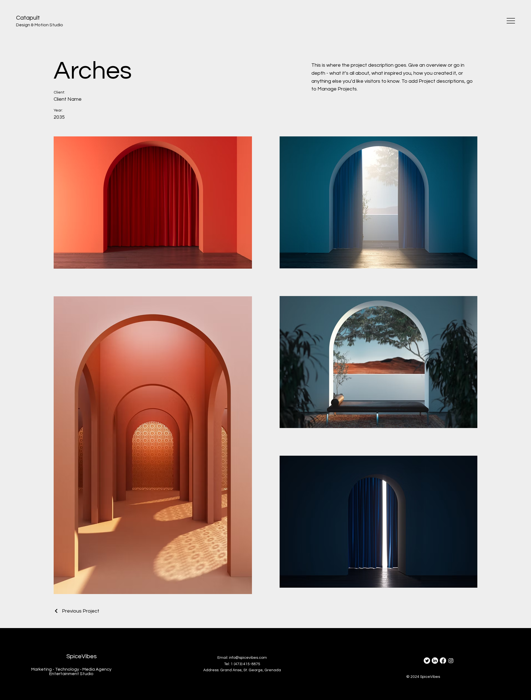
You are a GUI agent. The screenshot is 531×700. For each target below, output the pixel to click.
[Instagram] (451, 660)
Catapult (28, 18)
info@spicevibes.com (248, 658)
